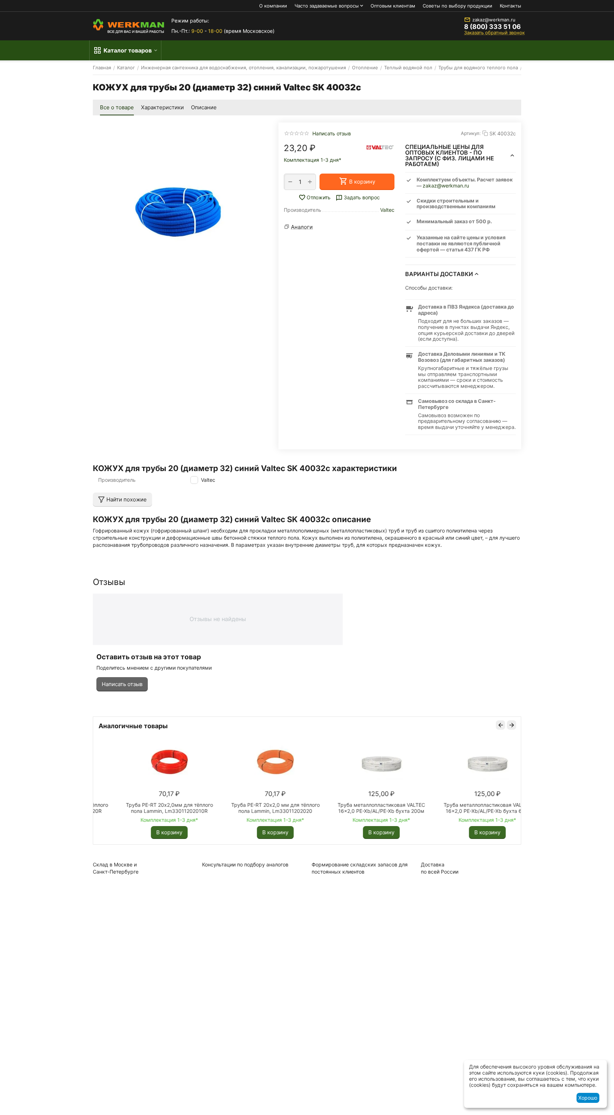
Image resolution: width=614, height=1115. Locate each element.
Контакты (510, 6)
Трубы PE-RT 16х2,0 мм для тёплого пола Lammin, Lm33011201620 (354, 808)
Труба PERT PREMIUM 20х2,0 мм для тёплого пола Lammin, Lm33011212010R (248, 808)
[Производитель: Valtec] (380, 147)
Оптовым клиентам (393, 6)
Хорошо (587, 1098)
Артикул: (471, 133)
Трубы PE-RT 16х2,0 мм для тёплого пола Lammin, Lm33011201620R (460, 808)
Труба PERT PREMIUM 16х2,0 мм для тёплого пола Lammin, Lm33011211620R (142, 808)
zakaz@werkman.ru (493, 19)
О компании (273, 6)
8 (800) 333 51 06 (492, 26)
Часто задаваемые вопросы (327, 6)
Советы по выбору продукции (457, 6)
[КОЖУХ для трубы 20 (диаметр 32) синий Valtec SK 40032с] (178, 208)
